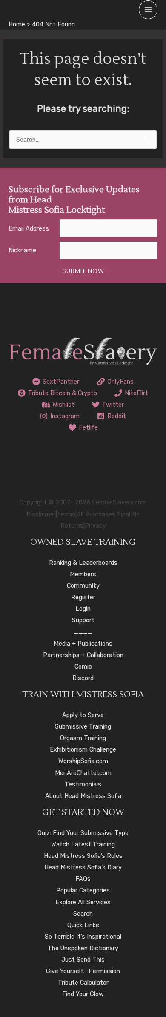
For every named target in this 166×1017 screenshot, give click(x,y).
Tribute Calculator (83, 982)
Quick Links (83, 925)
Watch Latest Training (83, 844)
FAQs (83, 879)
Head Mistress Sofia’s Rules (83, 856)
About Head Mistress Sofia (83, 796)
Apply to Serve (83, 715)
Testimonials (83, 784)
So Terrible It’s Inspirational (83, 936)
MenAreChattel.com (83, 773)
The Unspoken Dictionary (83, 948)
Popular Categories (83, 890)
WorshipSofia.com (83, 761)
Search (83, 913)
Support (83, 620)
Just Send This (83, 959)
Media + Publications (83, 643)
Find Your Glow (83, 994)
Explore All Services (83, 902)
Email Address (29, 228)
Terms (66, 514)
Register (83, 597)
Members (83, 574)
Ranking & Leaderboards (83, 563)
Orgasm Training (83, 738)
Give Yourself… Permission (83, 971)
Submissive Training (83, 726)
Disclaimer (41, 514)
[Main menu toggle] (148, 9)
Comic (83, 666)
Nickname (22, 250)
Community (83, 586)
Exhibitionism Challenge (83, 749)
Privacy (95, 526)
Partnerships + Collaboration (83, 655)
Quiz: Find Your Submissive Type (83, 833)
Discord (83, 678)
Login (83, 608)
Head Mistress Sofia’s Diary (83, 867)
